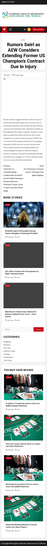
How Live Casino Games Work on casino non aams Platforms (23, 445)
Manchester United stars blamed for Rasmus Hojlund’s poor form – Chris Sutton (21, 314)
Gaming (6, 354)
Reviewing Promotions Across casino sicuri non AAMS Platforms (22, 485)
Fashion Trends (9, 351)
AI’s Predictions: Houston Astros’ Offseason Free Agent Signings (34, 170)
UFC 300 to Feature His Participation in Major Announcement (21, 272)
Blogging (7, 341)
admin (8, 75)
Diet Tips (7, 348)
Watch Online (38, 29)
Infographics (8, 357)
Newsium (31, 543)
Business (6, 345)
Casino (8, 377)
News (23, 40)
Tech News (7, 360)
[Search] (24, 29)
